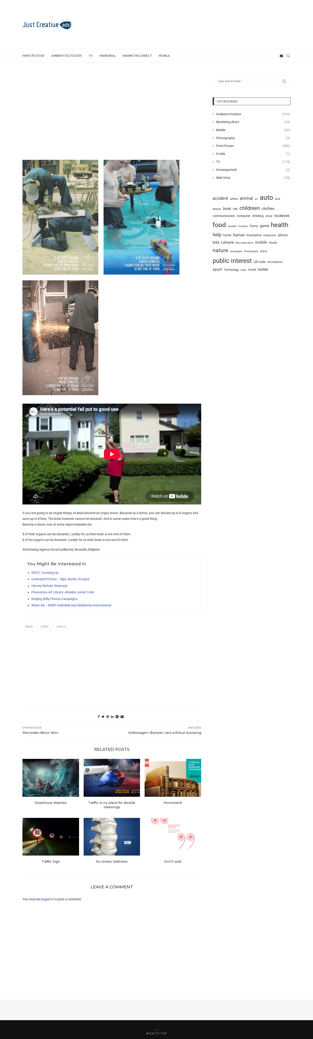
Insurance (254, 235)
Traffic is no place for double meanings (111, 805)
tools (243, 269)
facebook (281, 216)
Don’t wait (172, 861)
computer (243, 216)
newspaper (236, 251)
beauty (217, 209)
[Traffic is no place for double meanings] (112, 778)
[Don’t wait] (173, 837)
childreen (249, 208)
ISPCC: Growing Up (44, 572)
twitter (263, 269)
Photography (253, 138)
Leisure (227, 242)
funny (45, 626)
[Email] (281, 55)
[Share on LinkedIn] (112, 716)
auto (266, 197)
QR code (260, 262)
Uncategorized (253, 170)
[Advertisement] (207, 24)
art (256, 198)
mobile (261, 242)
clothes (268, 208)
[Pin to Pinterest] (107, 716)
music (273, 242)
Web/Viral (107, 55)
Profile (253, 154)
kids (216, 242)
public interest (232, 260)
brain (29, 626)
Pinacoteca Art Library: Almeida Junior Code (62, 592)
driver (269, 216)
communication (224, 216)
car (235, 209)
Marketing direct (137, 55)
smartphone (275, 262)
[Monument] (173, 778)
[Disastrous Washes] (50, 778)
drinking (258, 216)
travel (252, 269)
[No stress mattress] (112, 837)
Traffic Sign (50, 861)
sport (217, 269)
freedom (243, 226)
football (232, 226)
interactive (269, 235)
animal (246, 198)
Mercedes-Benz (244, 242)
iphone (283, 235)
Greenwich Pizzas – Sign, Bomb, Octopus (60, 579)
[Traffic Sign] (50, 837)
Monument (173, 803)
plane (263, 251)
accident (220, 198)
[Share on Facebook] (99, 716)
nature (220, 250)
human (239, 235)
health (61, 626)
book (227, 208)
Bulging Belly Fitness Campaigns (54, 599)
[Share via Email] (122, 716)
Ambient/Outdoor (66, 55)
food (219, 225)
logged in (47, 899)
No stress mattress (112, 861)
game (264, 226)
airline (234, 198)
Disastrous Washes (51, 803)
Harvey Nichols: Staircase (49, 586)
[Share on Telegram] (117, 716)
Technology (231, 269)
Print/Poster (33, 55)
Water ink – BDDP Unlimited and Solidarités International (71, 605)
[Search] (288, 55)
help (217, 234)
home (227, 235)
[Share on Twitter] (103, 716)
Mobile (164, 55)
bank (277, 198)
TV (90, 55)
